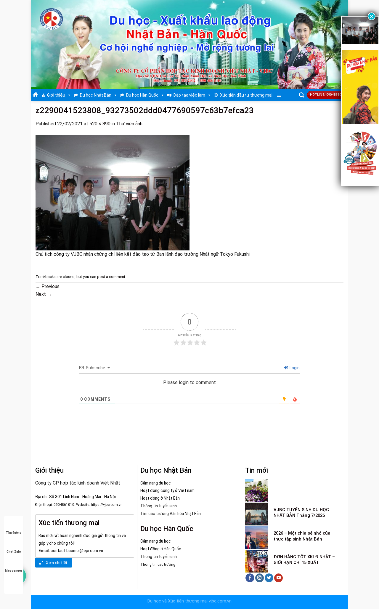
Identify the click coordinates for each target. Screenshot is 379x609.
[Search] (301, 95)
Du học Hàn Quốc (142, 95)
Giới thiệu (56, 95)
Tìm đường (13, 532)
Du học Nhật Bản (95, 95)
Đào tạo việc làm (189, 95)
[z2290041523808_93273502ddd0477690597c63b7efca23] (113, 192)
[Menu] (279, 95)
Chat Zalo (14, 551)
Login (294, 367)
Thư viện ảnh (129, 124)
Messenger (13, 570)
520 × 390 (99, 124)
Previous (48, 286)
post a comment (111, 276)
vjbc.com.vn (220, 601)
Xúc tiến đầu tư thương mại (246, 95)
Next (44, 294)
